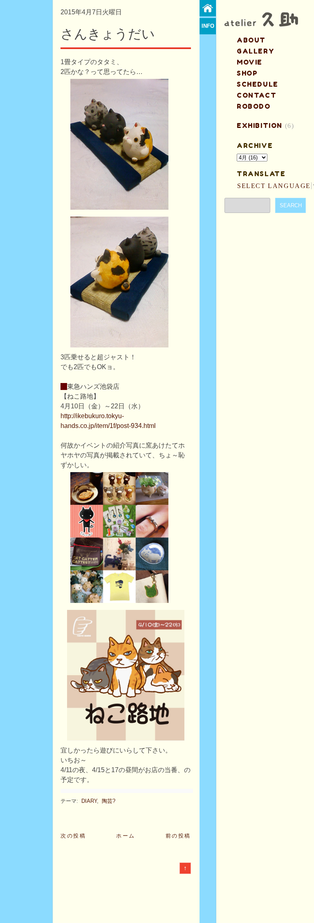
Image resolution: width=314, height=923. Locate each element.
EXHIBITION (260, 125)
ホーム (125, 836)
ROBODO (254, 106)
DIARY (89, 801)
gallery (255, 51)
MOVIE (249, 62)
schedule (257, 84)
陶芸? (108, 801)
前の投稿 (178, 836)
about (251, 40)
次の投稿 (73, 836)
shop (247, 73)
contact (256, 95)
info (208, 26)
